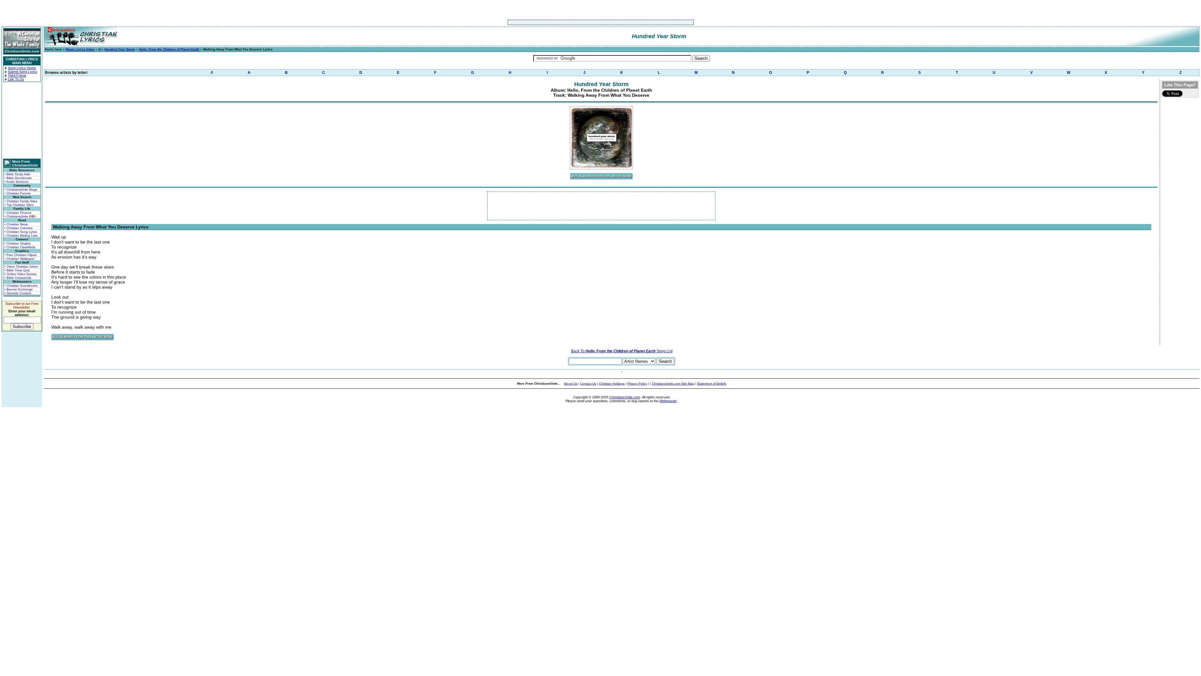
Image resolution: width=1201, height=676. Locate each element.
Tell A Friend (17, 75)
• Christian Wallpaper (19, 258)
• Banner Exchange (18, 289)
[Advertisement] (581, 22)
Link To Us (16, 79)
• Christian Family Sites (20, 201)
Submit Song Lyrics (22, 72)
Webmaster (668, 401)
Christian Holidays (612, 383)
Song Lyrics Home (22, 68)
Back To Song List (621, 351)
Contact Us (588, 383)
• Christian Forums (17, 193)
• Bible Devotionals (18, 178)
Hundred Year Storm (119, 49)
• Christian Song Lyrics (20, 231)
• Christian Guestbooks (21, 285)
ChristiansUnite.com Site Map (673, 383)
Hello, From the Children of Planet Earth (169, 49)
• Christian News (16, 224)
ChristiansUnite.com (624, 397)
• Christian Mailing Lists (21, 235)
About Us (570, 383)
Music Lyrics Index (80, 49)
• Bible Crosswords (17, 277)
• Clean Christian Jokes (21, 266)
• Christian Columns (18, 228)
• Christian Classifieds (19, 247)
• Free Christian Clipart (20, 255)
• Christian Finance (18, 212)
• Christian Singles (17, 243)
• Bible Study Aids (17, 174)
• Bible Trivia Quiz (17, 270)
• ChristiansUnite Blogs (20, 189)
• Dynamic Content (17, 293)
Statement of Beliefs (711, 383)
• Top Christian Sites (18, 205)
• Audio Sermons (16, 181)
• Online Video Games (20, 274)
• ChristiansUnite (20, 216)
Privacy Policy (637, 383)
